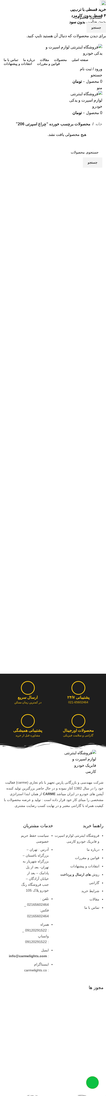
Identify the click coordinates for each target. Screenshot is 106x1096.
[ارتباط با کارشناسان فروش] (92, 1082)
